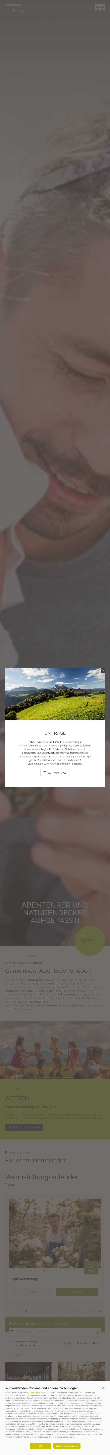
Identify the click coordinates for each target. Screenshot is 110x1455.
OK (40, 1446)
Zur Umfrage (57, 772)
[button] (103, 1387)
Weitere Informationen (67, 1446)
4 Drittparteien (34, 1393)
